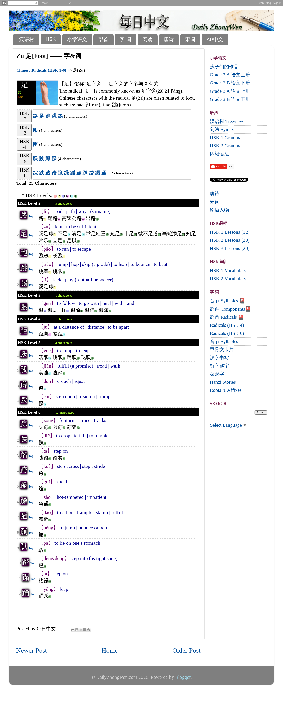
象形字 (217, 374)
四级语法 (219, 153)
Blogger (183, 677)
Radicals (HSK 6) (227, 333)
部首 (103, 39)
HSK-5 (24, 158)
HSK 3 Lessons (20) (230, 248)
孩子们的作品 (224, 66)
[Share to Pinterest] (89, 630)
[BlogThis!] (77, 630)
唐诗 (169, 39)
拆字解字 (219, 365)
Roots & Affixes (226, 390)
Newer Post (31, 650)
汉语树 (26, 39)
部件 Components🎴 (230, 309)
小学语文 (77, 39)
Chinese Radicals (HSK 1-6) (41, 70)
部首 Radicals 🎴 (227, 317)
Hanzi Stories (223, 382)
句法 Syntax (222, 129)
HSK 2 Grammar (226, 145)
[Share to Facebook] (85, 630)
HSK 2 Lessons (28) (230, 240)
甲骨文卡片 (222, 349)
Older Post (186, 650)
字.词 (125, 39)
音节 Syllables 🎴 (227, 300)
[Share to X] (81, 630)
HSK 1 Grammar (226, 137)
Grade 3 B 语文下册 (230, 99)
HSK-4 (24, 144)
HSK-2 (24, 116)
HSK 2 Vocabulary (228, 278)
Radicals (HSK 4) (227, 325)
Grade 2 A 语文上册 (230, 74)
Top (31, 216)
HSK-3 (24, 130)
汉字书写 (219, 357)
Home (110, 650)
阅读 (147, 39)
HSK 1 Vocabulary (228, 270)
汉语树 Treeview (226, 121)
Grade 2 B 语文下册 (230, 82)
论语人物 (219, 210)
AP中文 (215, 39)
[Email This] (73, 630)
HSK (51, 39)
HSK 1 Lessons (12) (230, 232)
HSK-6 (24, 172)
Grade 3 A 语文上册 (230, 91)
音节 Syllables (224, 341)
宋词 (190, 39)
